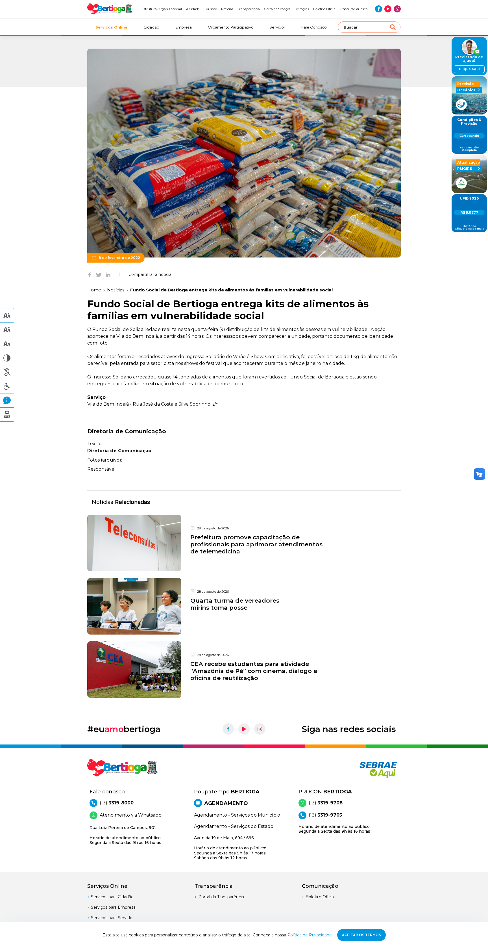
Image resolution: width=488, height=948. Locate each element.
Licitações (302, 9)
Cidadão (151, 27)
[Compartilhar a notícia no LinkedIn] (108, 274)
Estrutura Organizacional (162, 9)
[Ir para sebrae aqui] (365, 769)
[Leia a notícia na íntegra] (244, 543)
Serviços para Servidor (112, 917)
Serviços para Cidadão (112, 896)
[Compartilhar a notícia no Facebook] (89, 274)
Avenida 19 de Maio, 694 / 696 (230, 847)
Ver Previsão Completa (469, 148)
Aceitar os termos (361, 935)
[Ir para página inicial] (109, 8)
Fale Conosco (314, 27)
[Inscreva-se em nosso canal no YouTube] (387, 8)
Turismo (210, 9)
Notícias (227, 9)
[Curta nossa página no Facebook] (378, 8)
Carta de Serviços (277, 9)
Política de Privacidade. (310, 935)
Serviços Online (111, 27)
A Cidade (193, 9)
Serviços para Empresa (113, 907)
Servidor (277, 27)
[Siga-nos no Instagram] (397, 8)
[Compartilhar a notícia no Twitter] (99, 274)
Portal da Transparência (221, 896)
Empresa (183, 27)
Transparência (248, 9)
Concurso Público (354, 9)
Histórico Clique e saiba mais (469, 227)
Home (94, 290)
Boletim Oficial (324, 9)
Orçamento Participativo (231, 27)
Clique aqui (469, 69)
